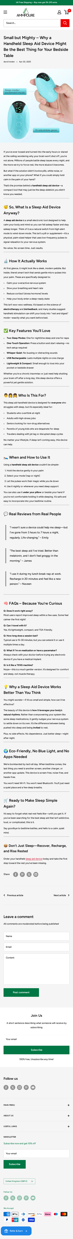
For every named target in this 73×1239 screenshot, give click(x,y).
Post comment (21, 992)
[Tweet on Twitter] (29, 874)
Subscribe (36, 1049)
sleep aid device (34, 858)
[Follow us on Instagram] (19, 1087)
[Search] (65, 23)
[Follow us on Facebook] (6, 1087)
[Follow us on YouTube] (32, 1087)
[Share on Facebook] (15, 874)
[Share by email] (35, 874)
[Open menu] (5, 12)
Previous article (15, 895)
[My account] (59, 12)
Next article (60, 895)
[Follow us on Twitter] (12, 1087)
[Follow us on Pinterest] (26, 1087)
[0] (66, 12)
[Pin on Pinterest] (22, 874)
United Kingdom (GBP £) (16, 1181)
